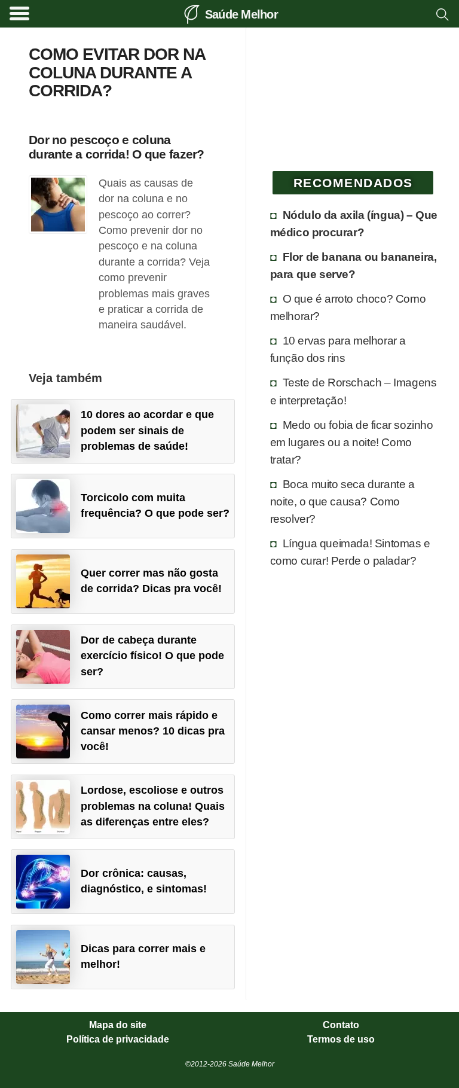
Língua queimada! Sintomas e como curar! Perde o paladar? (350, 552)
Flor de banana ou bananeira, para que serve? (353, 265)
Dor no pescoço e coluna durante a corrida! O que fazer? (116, 146)
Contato (341, 1025)
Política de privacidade (117, 1039)
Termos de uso (341, 1039)
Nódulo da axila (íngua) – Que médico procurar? (353, 223)
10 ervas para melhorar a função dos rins (338, 349)
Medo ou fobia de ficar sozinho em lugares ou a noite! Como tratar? (351, 442)
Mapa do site (117, 1025)
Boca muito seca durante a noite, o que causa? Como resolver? (342, 501)
